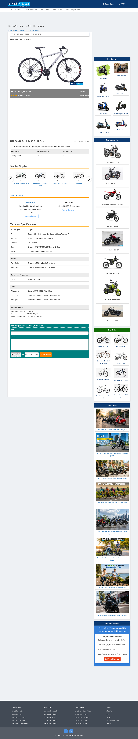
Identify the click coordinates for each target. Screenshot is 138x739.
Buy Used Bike (31, 10)
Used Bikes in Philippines (50, 720)
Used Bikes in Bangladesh (51, 711)
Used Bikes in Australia (18, 720)
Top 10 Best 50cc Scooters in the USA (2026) (112, 479)
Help (108, 714)
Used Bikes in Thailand (50, 723)
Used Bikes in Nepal (49, 717)
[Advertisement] (69, 18)
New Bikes (45, 10)
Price (13, 34)
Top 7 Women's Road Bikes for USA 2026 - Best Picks (112, 504)
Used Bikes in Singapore (82, 717)
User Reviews (36, 34)
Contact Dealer (30, 216)
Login (123, 4)
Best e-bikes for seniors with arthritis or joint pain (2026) (112, 559)
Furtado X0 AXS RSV (59, 184)
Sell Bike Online (15, 10)
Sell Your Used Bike (112, 623)
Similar (20, 34)
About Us (109, 711)
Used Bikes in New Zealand (20, 723)
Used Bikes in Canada (18, 717)
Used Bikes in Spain (81, 720)
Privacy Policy (114, 720)
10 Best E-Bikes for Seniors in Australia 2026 (112, 588)
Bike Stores (57, 10)
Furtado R (78, 184)
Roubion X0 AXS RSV (21, 184)
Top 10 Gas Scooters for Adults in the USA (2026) (112, 615)
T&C (108, 720)
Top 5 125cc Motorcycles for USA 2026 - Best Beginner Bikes (112, 533)
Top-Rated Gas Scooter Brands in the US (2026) (112, 430)
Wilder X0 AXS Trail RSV (40, 185)
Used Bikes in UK (17, 714)
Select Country (109, 4)
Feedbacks (110, 723)
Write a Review (84, 95)
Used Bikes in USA (17, 711)
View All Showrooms (69, 210)
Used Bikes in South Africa (83, 711)
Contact (109, 717)
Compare (82, 92)
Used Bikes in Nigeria (81, 714)
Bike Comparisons (73, 10)
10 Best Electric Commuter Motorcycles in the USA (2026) (112, 455)
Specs (26, 34)
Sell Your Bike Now (112, 659)
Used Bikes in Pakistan (50, 714)
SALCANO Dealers (17, 195)
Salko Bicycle (30, 203)
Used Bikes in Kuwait (81, 723)
